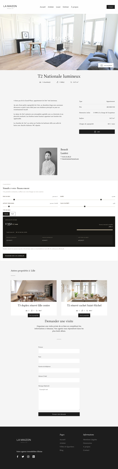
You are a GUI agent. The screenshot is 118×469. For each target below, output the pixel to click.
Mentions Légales (90, 439)
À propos (74, 7)
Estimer (66, 7)
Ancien (6, 214)
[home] (17, 7)
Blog (61, 450)
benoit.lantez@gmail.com (70, 159)
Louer (58, 7)
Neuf (12, 214)
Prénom (40, 347)
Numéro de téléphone (44, 366)
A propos (86, 447)
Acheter (51, 7)
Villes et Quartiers (67, 447)
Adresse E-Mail (42, 376)
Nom (39, 357)
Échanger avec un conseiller (14, 256)
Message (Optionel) (43, 386)
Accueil (43, 7)
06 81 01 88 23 (66, 156)
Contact (86, 450)
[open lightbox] (59, 42)
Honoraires (87, 443)
